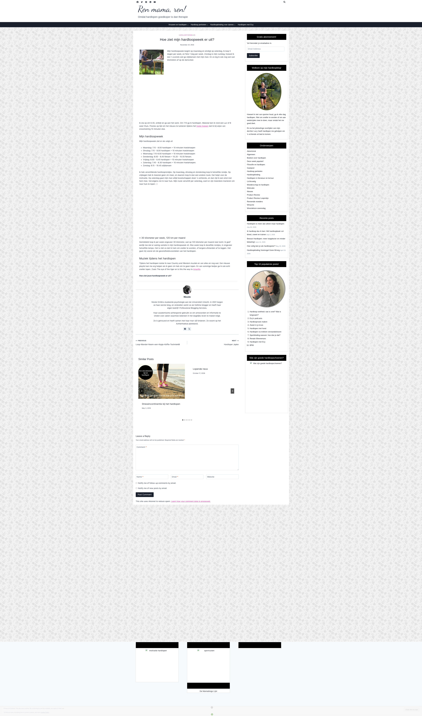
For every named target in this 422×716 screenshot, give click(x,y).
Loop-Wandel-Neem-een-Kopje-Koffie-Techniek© (158, 343)
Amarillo (196, 269)
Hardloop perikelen (187, 35)
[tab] (182, 420)
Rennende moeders (255, 202)
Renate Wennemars (258, 339)
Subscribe (253, 55)
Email (175, 477)
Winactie (250, 205)
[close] (212, 707)
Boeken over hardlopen (256, 158)
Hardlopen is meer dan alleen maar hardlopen (265, 224)
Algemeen (251, 154)
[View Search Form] (284, 2)
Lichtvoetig (251, 181)
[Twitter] (142, 2)
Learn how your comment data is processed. (191, 501)
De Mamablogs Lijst (208, 691)
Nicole (187, 296)
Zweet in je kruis (256, 325)
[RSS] (150, 2)
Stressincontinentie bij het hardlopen (161, 404)
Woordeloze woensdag (256, 208)
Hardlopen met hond (258, 328)
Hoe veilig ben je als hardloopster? (261, 246)
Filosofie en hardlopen (256, 165)
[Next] (232, 391)
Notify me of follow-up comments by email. (157, 483)
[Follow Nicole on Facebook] (185, 329)
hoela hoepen (202, 126)
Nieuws (250, 191)
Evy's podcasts (256, 318)
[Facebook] (137, 2)
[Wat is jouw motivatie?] (157, 665)
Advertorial (251, 151)
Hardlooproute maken (258, 322)
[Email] (155, 2)
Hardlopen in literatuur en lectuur (260, 178)
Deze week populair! (255, 161)
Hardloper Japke (231, 343)
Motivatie (250, 188)
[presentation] (161, 381)
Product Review (253, 195)
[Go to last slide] (142, 391)
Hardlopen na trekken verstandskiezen (265, 332)
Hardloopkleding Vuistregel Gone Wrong (263, 250)
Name (140, 477)
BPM (252, 345)
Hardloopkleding (253, 175)
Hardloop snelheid (257, 312)
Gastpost (250, 168)
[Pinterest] (146, 2)
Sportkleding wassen (258, 335)
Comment (142, 447)
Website (210, 477)
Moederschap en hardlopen (258, 185)
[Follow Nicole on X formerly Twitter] (189, 329)
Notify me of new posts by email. (152, 488)
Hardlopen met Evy (246, 25)
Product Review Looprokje (257, 198)
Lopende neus (200, 369)
